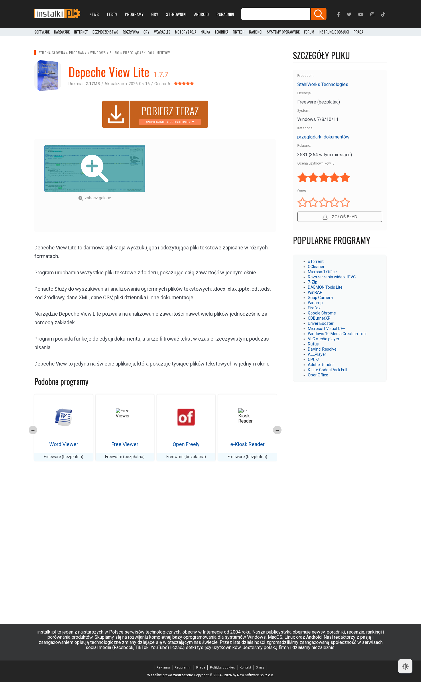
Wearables (162, 32)
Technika (221, 32)
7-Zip (312, 282)
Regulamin (183, 667)
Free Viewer (124, 444)
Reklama (163, 667)
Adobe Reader (321, 364)
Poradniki (225, 14)
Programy (134, 14)
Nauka (205, 32)
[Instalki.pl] (57, 14)
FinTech (239, 32)
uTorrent (316, 261)
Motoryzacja (185, 32)
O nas (260, 667)
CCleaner (316, 266)
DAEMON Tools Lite (325, 287)
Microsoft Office (322, 271)
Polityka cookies (222, 667)
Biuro (114, 52)
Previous (33, 430)
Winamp (315, 302)
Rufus (313, 344)
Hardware (62, 32)
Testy (112, 14)
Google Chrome (322, 313)
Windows (98, 52)
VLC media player (323, 339)
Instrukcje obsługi (334, 32)
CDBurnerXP (319, 318)
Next (277, 430)
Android (201, 14)
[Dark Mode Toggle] (405, 666)
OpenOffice (318, 375)
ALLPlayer (317, 354)
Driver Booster (321, 323)
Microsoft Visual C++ (326, 328)
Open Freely (186, 444)
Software (42, 32)
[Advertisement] (215, 185)
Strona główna (52, 52)
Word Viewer (63, 444)
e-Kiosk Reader (247, 444)
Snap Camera (320, 297)
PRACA (358, 32)
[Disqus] (155, 546)
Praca (200, 667)
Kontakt (245, 667)
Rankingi (255, 32)
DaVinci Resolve (322, 349)
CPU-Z (314, 359)
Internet (81, 32)
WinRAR (315, 292)
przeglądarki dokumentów (146, 52)
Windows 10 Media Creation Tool (337, 333)
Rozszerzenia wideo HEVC (332, 277)
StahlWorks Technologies (322, 84)
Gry (154, 14)
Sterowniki (176, 14)
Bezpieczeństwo (105, 32)
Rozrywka (131, 32)
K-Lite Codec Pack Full (327, 370)
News (94, 14)
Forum (309, 32)
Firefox (314, 308)
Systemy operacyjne (283, 32)
